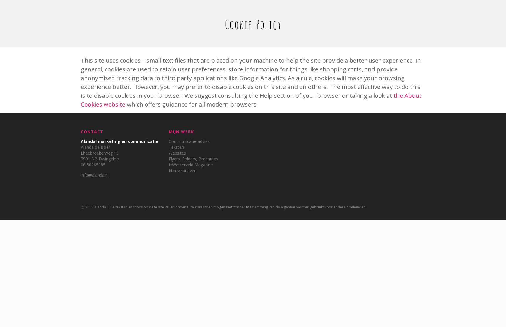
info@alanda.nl (95, 175)
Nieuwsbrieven (182, 170)
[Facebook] (408, 207)
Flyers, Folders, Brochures (193, 159)
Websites (177, 153)
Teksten (176, 147)
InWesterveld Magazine (191, 164)
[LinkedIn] (416, 207)
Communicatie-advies (189, 141)
